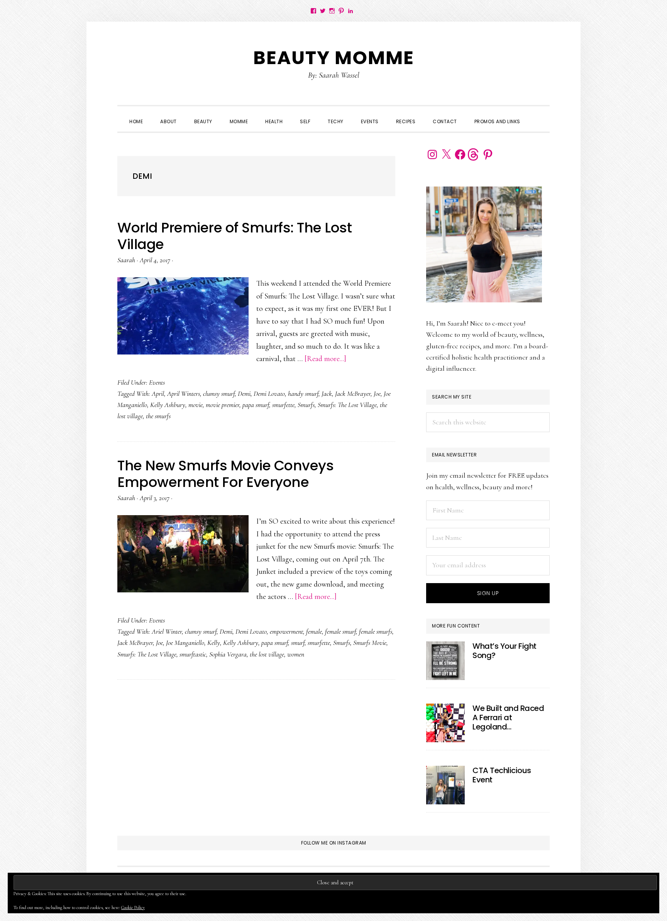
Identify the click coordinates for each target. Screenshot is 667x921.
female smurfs (375, 631)
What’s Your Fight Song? (504, 651)
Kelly (213, 642)
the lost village (267, 654)
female (314, 631)
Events (157, 382)
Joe (377, 393)
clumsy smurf (219, 393)
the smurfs (158, 416)
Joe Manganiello (185, 642)
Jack (327, 393)
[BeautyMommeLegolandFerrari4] (445, 723)
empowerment (286, 631)
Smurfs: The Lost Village (347, 404)
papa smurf (255, 404)
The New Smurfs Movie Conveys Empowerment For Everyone (225, 474)
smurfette (283, 404)
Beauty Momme (333, 58)
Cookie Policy (133, 907)
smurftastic (192, 654)
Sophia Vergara (228, 654)
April (158, 393)
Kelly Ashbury (167, 404)
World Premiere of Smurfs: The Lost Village (234, 236)
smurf (298, 642)
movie (195, 404)
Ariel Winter (167, 631)
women (295, 654)
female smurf (340, 631)
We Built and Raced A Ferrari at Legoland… (508, 717)
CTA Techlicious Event (501, 775)
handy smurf (303, 393)
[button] (537, 114)
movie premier (222, 404)
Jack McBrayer (353, 393)
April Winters (183, 393)
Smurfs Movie (369, 642)
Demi (244, 393)
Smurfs (306, 404)
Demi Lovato (269, 393)
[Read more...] (325, 358)
